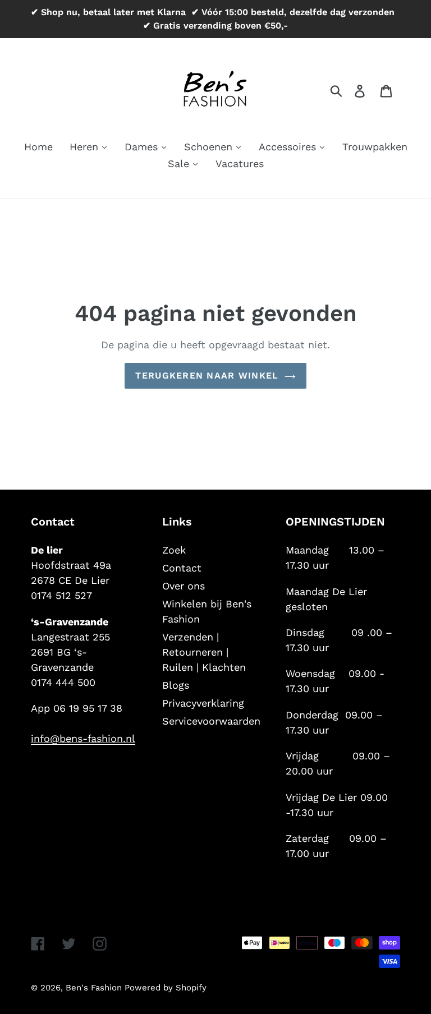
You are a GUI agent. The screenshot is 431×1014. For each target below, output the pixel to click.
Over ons (183, 586)
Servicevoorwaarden (211, 721)
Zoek (174, 550)
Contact (181, 568)
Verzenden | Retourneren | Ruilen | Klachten (204, 652)
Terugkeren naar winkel (206, 375)
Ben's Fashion (95, 988)
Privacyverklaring (203, 703)
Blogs (175, 685)
